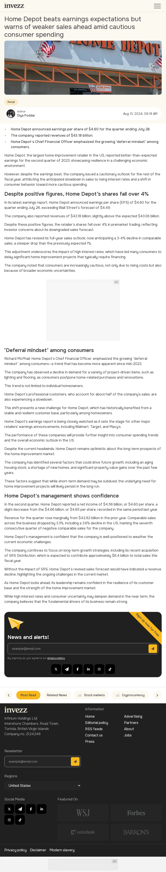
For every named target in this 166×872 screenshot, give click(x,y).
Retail (11, 102)
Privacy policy (15, 850)
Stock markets (94, 695)
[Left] (8, 695)
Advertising (133, 716)
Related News (57, 695)
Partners (131, 722)
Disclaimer (38, 850)
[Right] (157, 695)
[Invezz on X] (56, 669)
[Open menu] (158, 7)
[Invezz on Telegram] (67, 669)
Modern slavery (62, 850)
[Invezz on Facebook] (78, 669)
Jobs (128, 735)
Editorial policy (96, 722)
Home (90, 716)
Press (89, 741)
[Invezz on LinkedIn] (88, 669)
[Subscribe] (152, 648)
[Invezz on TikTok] (110, 669)
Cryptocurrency (133, 695)
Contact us (94, 735)
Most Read (28, 695)
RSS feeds (94, 729)
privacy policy (56, 658)
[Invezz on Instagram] (99, 669)
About (129, 729)
